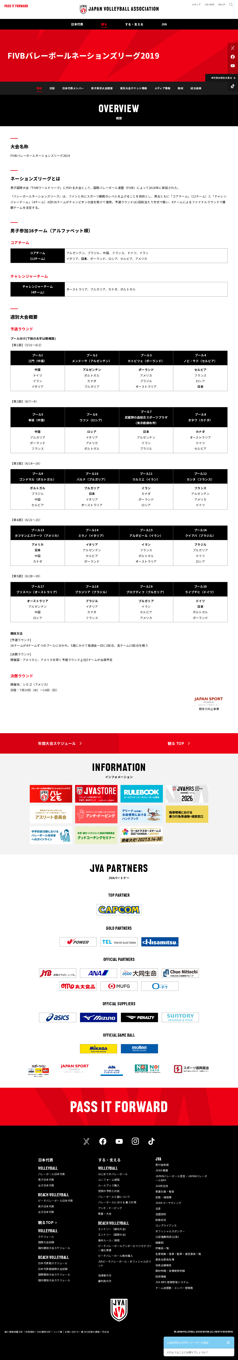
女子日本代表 (46, 1185)
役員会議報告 (163, 1265)
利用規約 (30, 1331)
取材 (180, 88)
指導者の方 (105, 1275)
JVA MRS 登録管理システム (172, 1282)
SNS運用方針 (44, 1331)
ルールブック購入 (109, 1185)
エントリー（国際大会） (113, 1234)
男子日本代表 (46, 1179)
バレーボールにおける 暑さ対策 (117, 1202)
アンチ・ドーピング (110, 1208)
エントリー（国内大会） (113, 1229)
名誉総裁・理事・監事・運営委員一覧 (178, 1254)
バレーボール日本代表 (51, 1174)
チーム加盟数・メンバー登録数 (174, 1288)
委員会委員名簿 (164, 1259)
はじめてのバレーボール (113, 1174)
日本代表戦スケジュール (52, 1263)
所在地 (105, 1331)
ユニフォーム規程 (109, 1179)
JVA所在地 (161, 1186)
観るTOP (46, 1222)
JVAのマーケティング (168, 1203)
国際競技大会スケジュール (54, 1274)
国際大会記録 (46, 1242)
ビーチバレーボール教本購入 (115, 1256)
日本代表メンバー (73, 88)
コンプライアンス (166, 1225)
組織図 (159, 1242)
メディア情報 (163, 88)
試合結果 (196, 88)
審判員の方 (105, 1281)
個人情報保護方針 (13, 1331)
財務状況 (160, 1220)
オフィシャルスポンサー (170, 1231)
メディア (196, 4)
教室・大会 (105, 1213)
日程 (52, 88)
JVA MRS (210, 4)
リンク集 (57, 1331)
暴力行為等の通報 (90, 1331)
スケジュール (46, 1236)
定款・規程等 (163, 1197)
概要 (39, 88)
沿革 (158, 1208)
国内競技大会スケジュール (54, 1248)
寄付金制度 (162, 1165)
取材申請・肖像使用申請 (170, 1271)
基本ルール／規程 (109, 1240)
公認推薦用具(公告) (167, 1237)
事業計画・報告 (164, 1191)
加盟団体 (160, 1214)
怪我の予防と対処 (109, 1191)
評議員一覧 (162, 1248)
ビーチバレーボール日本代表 (55, 1200)
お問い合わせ (72, 1331)
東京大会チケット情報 (133, 88)
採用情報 (160, 1276)
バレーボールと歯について (114, 1197)
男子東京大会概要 (102, 88)
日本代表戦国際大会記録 (53, 1269)
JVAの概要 (161, 1170)
